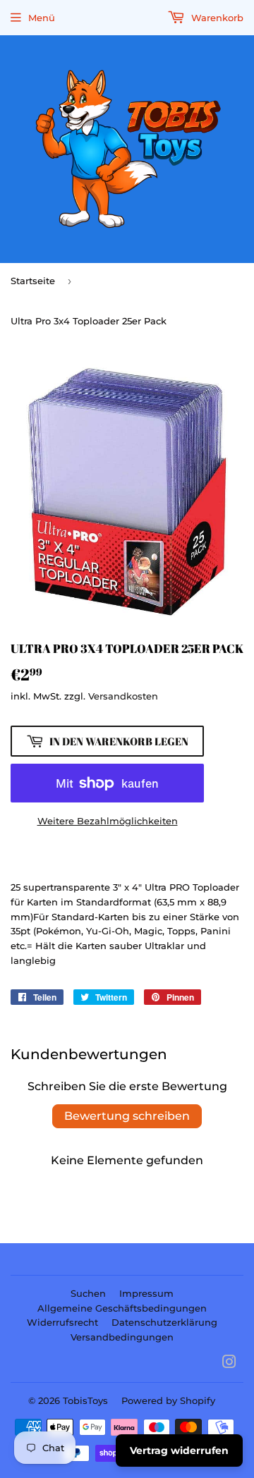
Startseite (33, 280)
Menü (41, 17)
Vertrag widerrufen (179, 1450)
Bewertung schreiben (127, 1116)
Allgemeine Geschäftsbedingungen (122, 1308)
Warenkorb (215, 17)
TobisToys (85, 1400)
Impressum (146, 1293)
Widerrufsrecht (62, 1322)
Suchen (88, 1293)
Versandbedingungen (122, 1337)
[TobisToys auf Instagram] (229, 1363)
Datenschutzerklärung (164, 1322)
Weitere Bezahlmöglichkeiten (107, 820)
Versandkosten (123, 696)
